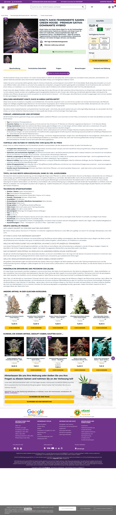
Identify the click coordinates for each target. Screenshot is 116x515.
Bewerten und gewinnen (48, 28)
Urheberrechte (85, 438)
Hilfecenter (62, 428)
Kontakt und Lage (20, 427)
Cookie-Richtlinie (86, 429)
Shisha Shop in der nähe (22, 438)
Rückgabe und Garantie (66, 424)
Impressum (84, 425)
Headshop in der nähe (21, 431)
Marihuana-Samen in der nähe (24, 436)
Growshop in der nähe (21, 429)
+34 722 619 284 (17, 1)
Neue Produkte (41, 424)
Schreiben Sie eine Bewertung (39, 401)
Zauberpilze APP (42, 438)
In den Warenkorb (100, 60)
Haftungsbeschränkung (88, 431)
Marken (39, 434)
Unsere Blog (41, 426)
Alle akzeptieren (67, 508)
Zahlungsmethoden (65, 430)
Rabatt (39, 428)
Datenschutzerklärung (88, 427)
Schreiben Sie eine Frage (39, 397)
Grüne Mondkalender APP (45, 436)
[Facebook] (15, 448)
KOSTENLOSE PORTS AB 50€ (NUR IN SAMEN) (44, 1)
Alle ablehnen (86, 508)
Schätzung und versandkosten (68, 426)
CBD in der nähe (20, 434)
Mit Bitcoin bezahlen (65, 432)
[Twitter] (18, 448)
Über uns (18, 425)
